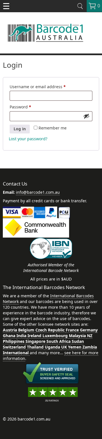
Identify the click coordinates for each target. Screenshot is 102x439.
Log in (20, 128)
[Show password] (86, 116)
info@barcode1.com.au (38, 192)
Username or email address (46, 86)
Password (29, 107)
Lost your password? (28, 138)
